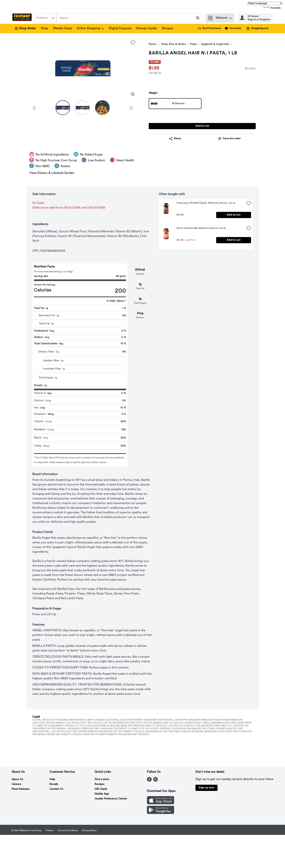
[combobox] (45, 18)
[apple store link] (160, 803)
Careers (16, 784)
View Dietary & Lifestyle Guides (51, 173)
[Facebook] (149, 780)
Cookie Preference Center (111, 798)
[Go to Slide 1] (63, 107)
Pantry (153, 44)
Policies (50, 830)
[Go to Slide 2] (82, 107)
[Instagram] (155, 780)
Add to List (202, 126)
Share (177, 138)
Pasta (193, 44)
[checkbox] (132, 42)
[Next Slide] (131, 107)
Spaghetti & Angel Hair (215, 44)
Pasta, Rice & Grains (173, 44)
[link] (209, 28)
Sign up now (206, 787)
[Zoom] (133, 94)
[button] (230, 17)
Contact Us (56, 789)
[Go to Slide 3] (102, 107)
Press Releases (20, 789)
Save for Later (232, 138)
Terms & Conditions (68, 830)
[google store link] (160, 813)
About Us (17, 779)
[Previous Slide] (34, 107)
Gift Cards (101, 789)
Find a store (102, 779)
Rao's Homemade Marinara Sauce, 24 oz (201, 228)
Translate (275, 8)
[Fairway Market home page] (22, 18)
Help (52, 779)
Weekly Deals (62, 28)
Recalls (53, 784)
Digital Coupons (120, 28)
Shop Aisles (27, 28)
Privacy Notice (89, 830)
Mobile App (102, 793)
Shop (44, 28)
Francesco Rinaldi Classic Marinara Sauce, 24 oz (206, 203)
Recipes (167, 28)
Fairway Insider (146, 28)
